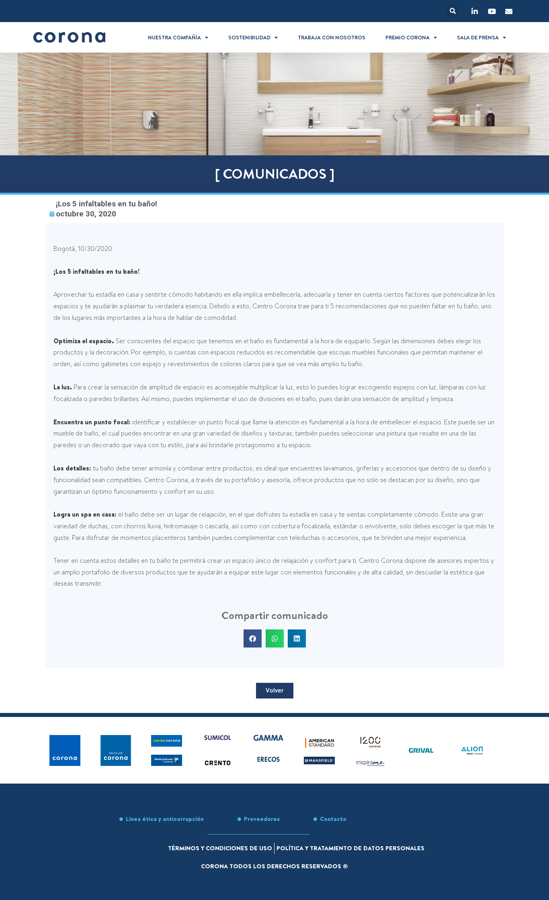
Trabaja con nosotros (331, 37)
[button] (453, 11)
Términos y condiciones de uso (220, 848)
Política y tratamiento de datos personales (350, 848)
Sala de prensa (478, 37)
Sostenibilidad (249, 37)
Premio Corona (407, 37)
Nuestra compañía (174, 37)
